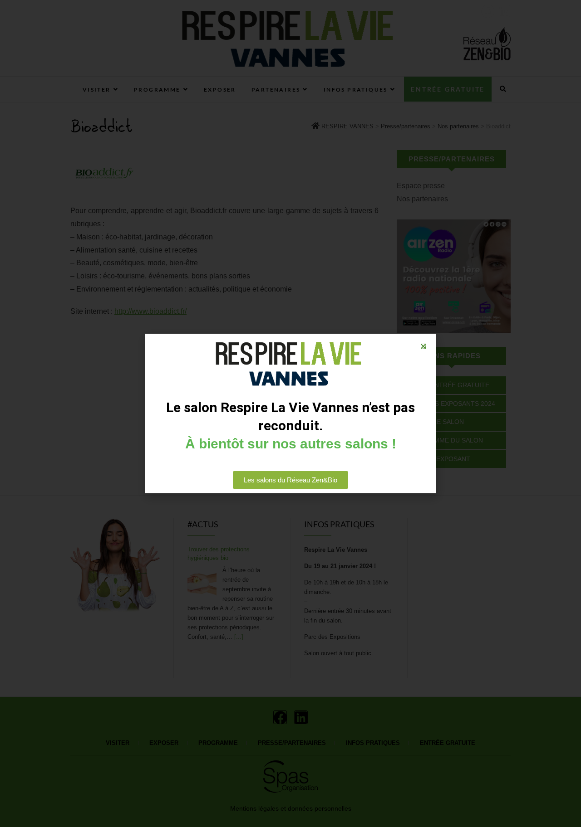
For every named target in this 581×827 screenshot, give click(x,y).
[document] (290, 413)
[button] (423, 346)
